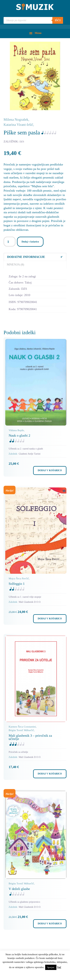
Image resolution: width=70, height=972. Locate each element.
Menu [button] (38, 33)
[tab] (35, 257)
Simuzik (35, 7)
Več (59, 967)
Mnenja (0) (15, 264)
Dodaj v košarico (30, 241)
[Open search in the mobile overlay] (33, 20)
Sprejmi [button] (50, 967)
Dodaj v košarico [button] (50, 470)
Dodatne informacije (26, 257)
